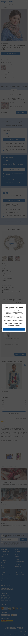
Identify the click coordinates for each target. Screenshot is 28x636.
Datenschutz (17, 325)
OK (14, 329)
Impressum (7, 323)
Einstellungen (11, 325)
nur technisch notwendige (16, 323)
